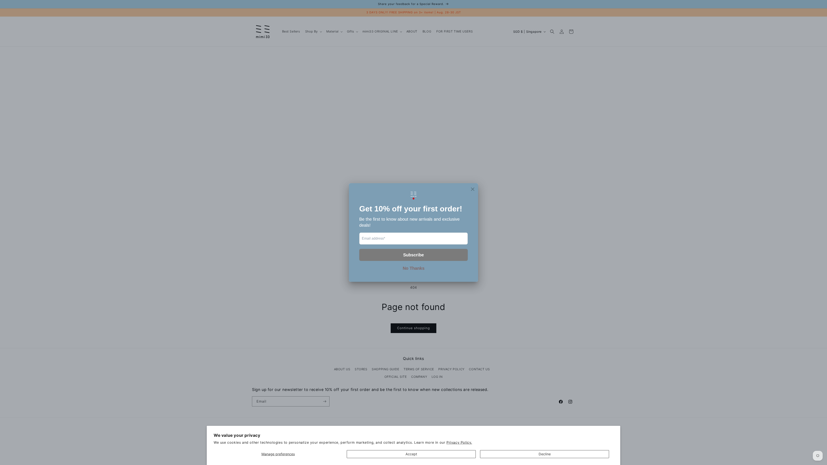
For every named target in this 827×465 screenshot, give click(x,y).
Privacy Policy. (459, 442)
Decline (545, 454)
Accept (411, 454)
